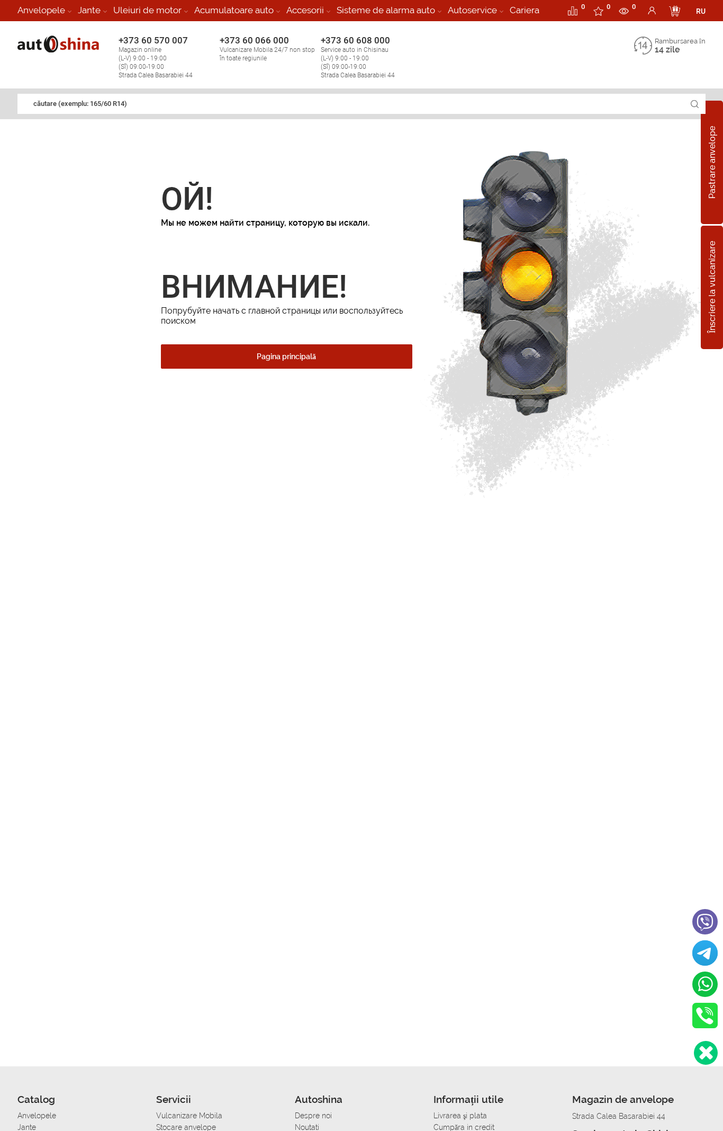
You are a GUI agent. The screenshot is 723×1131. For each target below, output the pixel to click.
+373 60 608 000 (358, 57)
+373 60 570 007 (156, 57)
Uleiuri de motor (147, 10)
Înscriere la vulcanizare (712, 288)
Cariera (524, 10)
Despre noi (313, 1115)
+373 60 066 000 (267, 48)
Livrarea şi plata (460, 1115)
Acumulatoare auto (234, 10)
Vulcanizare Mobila (189, 1115)
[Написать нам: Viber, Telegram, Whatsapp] (706, 1053)
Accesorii (305, 10)
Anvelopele (41, 10)
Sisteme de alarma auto (386, 10)
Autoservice (472, 10)
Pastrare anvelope (712, 162)
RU (701, 11)
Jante (89, 10)
